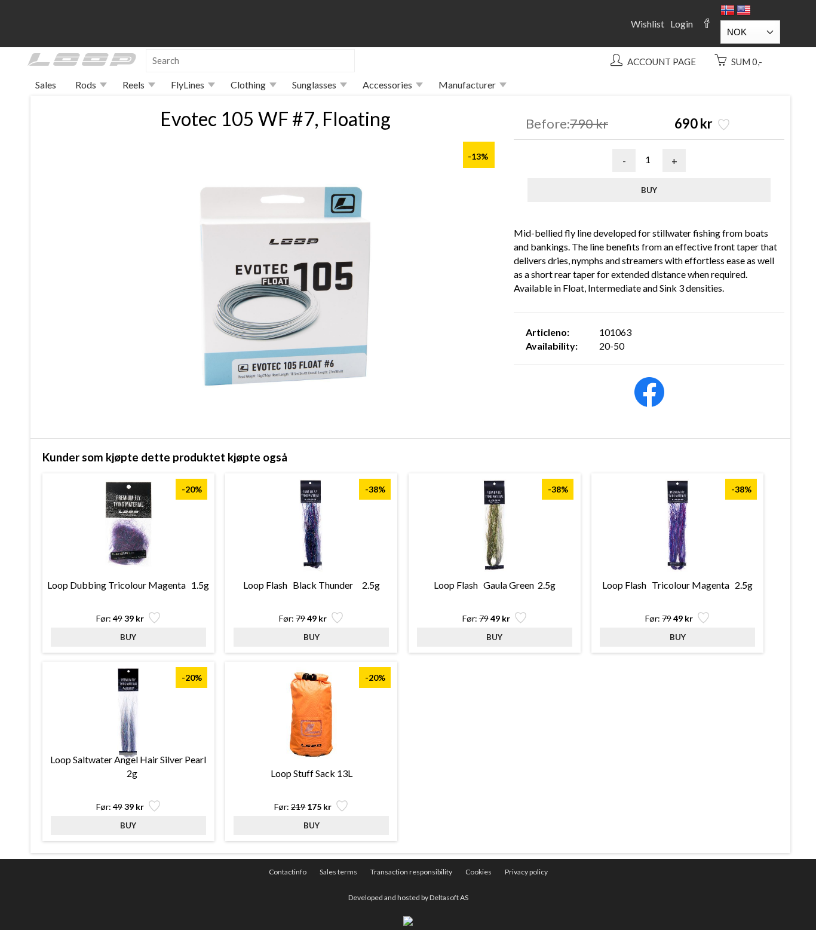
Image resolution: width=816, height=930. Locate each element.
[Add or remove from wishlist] (722, 126)
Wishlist (647, 23)
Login (681, 23)
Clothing (248, 84)
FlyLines (187, 84)
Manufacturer (467, 84)
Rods (85, 84)
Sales (45, 84)
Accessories (387, 84)
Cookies (478, 871)
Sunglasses (314, 84)
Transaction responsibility (411, 871)
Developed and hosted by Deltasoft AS (408, 897)
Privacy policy (526, 871)
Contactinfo (287, 871)
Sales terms (338, 871)
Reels (133, 84)
